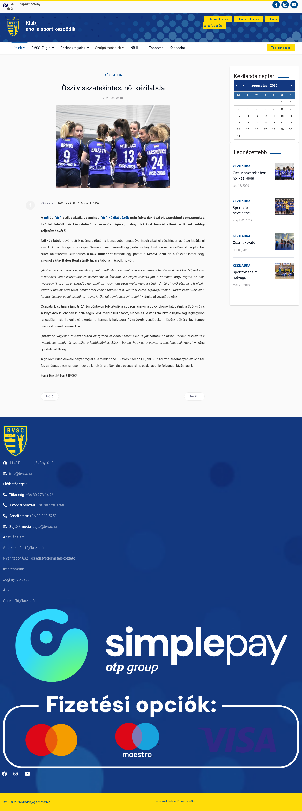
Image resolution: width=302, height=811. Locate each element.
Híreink (16, 48)
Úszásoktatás (218, 19)
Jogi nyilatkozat (16, 579)
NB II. (135, 48)
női (46, 218)
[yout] (29, 775)
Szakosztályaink (72, 48)
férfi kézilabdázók (114, 218)
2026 (273, 85)
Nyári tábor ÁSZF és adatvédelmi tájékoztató (39, 558)
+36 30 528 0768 (50, 505)
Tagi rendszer (280, 47)
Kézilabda (113, 75)
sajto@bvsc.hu (44, 526)
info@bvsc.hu (20, 473)
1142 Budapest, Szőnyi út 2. (31, 463)
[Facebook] (30, 205)
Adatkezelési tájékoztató (23, 548)
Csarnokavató (244, 242)
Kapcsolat (177, 48)
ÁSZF (7, 590)
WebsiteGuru (189, 801)
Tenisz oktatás (249, 19)
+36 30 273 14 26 (40, 494)
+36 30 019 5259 (43, 516)
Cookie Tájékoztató (19, 601)
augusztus (260, 85)
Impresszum (13, 569)
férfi (57, 218)
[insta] (17, 775)
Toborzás (156, 48)
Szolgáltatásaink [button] (108, 48)
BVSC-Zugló (41, 48)
